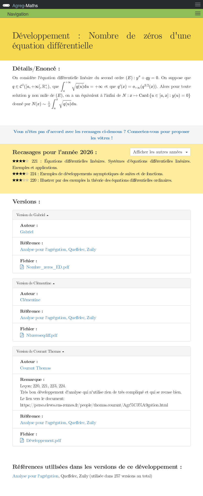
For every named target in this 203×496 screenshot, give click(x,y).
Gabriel (26, 231)
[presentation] (142, 78)
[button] (101, 215)
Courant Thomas (35, 368)
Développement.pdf (42, 440)
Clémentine (30, 299)
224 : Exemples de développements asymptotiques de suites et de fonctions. (96, 173)
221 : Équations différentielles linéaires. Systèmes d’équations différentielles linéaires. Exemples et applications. (101, 164)
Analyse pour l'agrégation (35, 476)
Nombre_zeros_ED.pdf (46, 267)
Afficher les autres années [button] (159, 152)
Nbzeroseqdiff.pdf (40, 335)
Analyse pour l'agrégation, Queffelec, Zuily (58, 249)
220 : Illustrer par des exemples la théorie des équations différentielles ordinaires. (100, 180)
